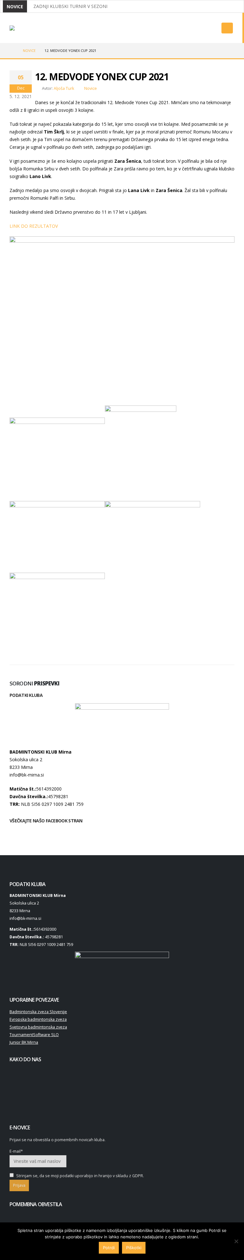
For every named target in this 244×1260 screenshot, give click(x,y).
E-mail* (16, 1151)
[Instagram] (201, 30)
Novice (90, 88)
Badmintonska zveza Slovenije (38, 1011)
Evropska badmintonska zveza (38, 1019)
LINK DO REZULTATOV (34, 226)
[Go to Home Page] (12, 50)
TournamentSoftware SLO (34, 1034)
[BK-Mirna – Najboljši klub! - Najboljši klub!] (25, 28)
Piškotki (133, 1247)
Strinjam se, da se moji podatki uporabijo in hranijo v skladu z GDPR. (79, 1175)
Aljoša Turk (64, 88)
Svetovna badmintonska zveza (38, 1027)
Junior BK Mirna (24, 1042)
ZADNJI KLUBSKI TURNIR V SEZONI (70, 6)
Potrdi (109, 1247)
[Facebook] (189, 30)
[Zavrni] (236, 1241)
